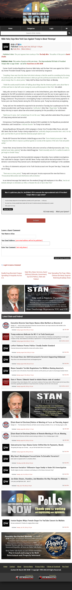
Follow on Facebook (53, 567)
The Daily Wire (44, 54)
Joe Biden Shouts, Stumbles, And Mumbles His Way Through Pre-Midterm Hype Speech (39, 480)
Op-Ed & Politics (32, 277)
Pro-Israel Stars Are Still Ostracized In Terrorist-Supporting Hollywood (38, 357)
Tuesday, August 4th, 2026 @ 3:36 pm (25, 386)
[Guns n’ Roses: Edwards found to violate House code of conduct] (5, 382)
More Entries (26, 49)
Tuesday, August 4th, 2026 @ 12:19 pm (25, 429)
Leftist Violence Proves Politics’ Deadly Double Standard (33, 345)
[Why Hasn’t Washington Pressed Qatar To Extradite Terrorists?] (5, 458)
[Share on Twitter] (20, 44)
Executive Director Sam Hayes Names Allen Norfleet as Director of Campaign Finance (36, 324)
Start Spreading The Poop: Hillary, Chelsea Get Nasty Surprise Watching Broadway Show (59, 275)
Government (42, 274)
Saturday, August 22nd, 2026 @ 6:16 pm (25, 352)
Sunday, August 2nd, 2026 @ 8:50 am (25, 451)
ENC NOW (66, 329)
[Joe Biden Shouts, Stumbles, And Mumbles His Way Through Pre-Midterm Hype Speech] (5, 481)
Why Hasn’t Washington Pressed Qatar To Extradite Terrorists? (35, 456)
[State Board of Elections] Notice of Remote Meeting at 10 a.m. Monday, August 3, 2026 (38, 434)
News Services (37, 272)
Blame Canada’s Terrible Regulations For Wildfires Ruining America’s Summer (37, 369)
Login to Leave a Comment (12, 265)
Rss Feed (65, 567)
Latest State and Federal (13, 316)
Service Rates (28, 567)
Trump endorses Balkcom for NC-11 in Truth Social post (32, 334)
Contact (12, 567)
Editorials (34, 274)
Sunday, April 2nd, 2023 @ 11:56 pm (30, 47)
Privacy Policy (40, 567)
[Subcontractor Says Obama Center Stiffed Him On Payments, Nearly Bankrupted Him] (5, 447)
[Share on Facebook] (19, 44)
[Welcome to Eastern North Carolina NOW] (36, 13)
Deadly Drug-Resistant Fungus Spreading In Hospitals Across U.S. (11, 275)
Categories (31, 28)
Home (10, 28)
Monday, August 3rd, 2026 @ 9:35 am (25, 440)
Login (51, 28)
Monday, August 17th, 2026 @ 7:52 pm (25, 375)
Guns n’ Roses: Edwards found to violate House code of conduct (35, 379)
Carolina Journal (65, 341)
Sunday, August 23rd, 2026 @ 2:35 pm (25, 330)
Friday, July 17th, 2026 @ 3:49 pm (24, 485)
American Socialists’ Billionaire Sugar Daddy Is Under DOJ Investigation (38, 467)
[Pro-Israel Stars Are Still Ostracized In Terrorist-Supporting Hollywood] (5, 359)
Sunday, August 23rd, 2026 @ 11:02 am (25, 341)
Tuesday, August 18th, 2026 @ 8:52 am (25, 363)
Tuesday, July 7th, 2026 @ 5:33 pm (24, 527)
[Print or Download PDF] (16, 44)
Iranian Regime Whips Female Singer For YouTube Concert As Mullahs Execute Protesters (38, 521)
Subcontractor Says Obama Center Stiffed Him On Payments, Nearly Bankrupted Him (37, 446)
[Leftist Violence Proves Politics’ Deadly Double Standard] (5, 348)
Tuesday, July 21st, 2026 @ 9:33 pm (24, 474)
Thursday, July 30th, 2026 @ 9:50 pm (25, 463)
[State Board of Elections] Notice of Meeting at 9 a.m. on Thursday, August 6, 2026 (39, 423)
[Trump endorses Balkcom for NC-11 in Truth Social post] (5, 337)
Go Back (36, 221)
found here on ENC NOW (35, 64)
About (19, 567)
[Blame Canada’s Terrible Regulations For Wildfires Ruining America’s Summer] (5, 370)
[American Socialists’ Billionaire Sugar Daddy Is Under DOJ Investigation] (5, 470)
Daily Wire (16, 49)
